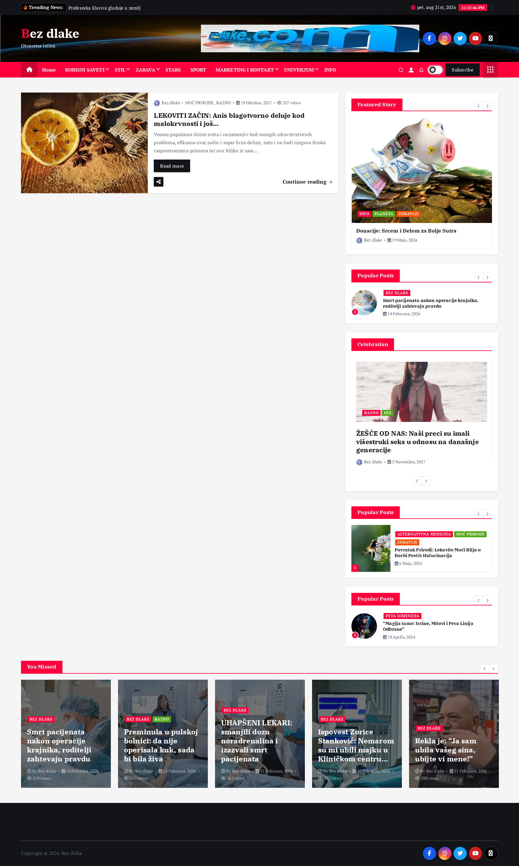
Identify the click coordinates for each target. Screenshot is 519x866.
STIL (120, 69)
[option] (421, 183)
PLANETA (384, 214)
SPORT (198, 69)
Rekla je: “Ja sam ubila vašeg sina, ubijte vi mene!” (348, 750)
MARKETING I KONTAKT (245, 69)
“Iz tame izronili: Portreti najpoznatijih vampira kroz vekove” (427, 626)
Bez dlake (171, 102)
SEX (388, 412)
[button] (478, 106)
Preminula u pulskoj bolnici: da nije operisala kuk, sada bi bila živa (64, 745)
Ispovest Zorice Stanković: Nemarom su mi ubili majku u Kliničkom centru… (259, 745)
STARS (173, 69)
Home (49, 69)
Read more (172, 166)
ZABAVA (145, 69)
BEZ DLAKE (397, 293)
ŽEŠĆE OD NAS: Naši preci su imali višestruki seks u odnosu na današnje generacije (417, 441)
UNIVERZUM (299, 69)
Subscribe (462, 69)
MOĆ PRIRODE (199, 102)
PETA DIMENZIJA (403, 616)
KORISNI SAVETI (84, 69)
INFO (330, 69)
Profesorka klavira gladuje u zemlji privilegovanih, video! (449, 745)
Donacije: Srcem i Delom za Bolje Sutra (406, 230)
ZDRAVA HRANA (413, 542)
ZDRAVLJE (409, 214)
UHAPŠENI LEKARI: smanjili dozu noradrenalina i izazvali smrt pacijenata (160, 741)
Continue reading (305, 181)
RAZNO (223, 102)
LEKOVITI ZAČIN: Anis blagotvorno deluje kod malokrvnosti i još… (229, 119)
